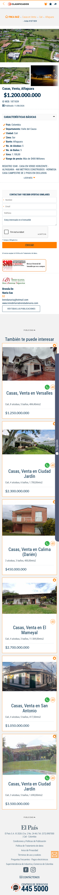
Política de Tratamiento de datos (26, 253)
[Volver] (5, 3)
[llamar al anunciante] (47, 387)
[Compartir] (55, 4)
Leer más (28, 178)
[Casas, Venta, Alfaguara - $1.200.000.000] (29, 45)
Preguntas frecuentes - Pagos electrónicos (29, 859)
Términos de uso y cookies (29, 855)
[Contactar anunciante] (52, 388)
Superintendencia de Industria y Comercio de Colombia (29, 864)
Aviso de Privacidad (29, 850)
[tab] (29, 117)
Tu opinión (57, 445)
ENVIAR (29, 245)
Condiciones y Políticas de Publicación (29, 841)
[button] (29, 117)
